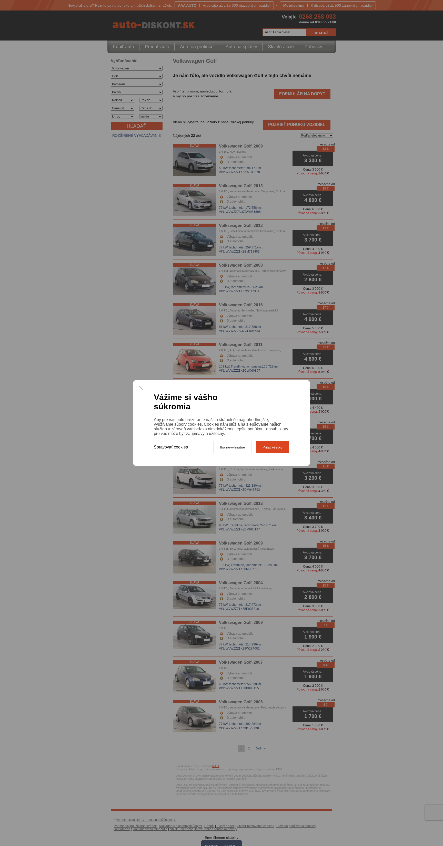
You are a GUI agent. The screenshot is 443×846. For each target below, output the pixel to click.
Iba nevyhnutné (232, 447)
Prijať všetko (273, 447)
